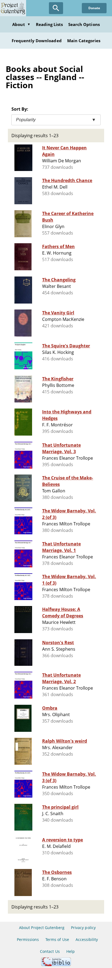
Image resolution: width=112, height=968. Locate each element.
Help (70, 951)
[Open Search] (56, 8)
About (21, 24)
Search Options (84, 24)
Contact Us (50, 951)
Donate (94, 8)
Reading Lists (49, 24)
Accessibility (87, 939)
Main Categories (84, 40)
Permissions (28, 939)
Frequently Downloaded (37, 40)
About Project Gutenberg (41, 927)
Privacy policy (83, 927)
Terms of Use (57, 939)
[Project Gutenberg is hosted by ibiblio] (56, 964)
